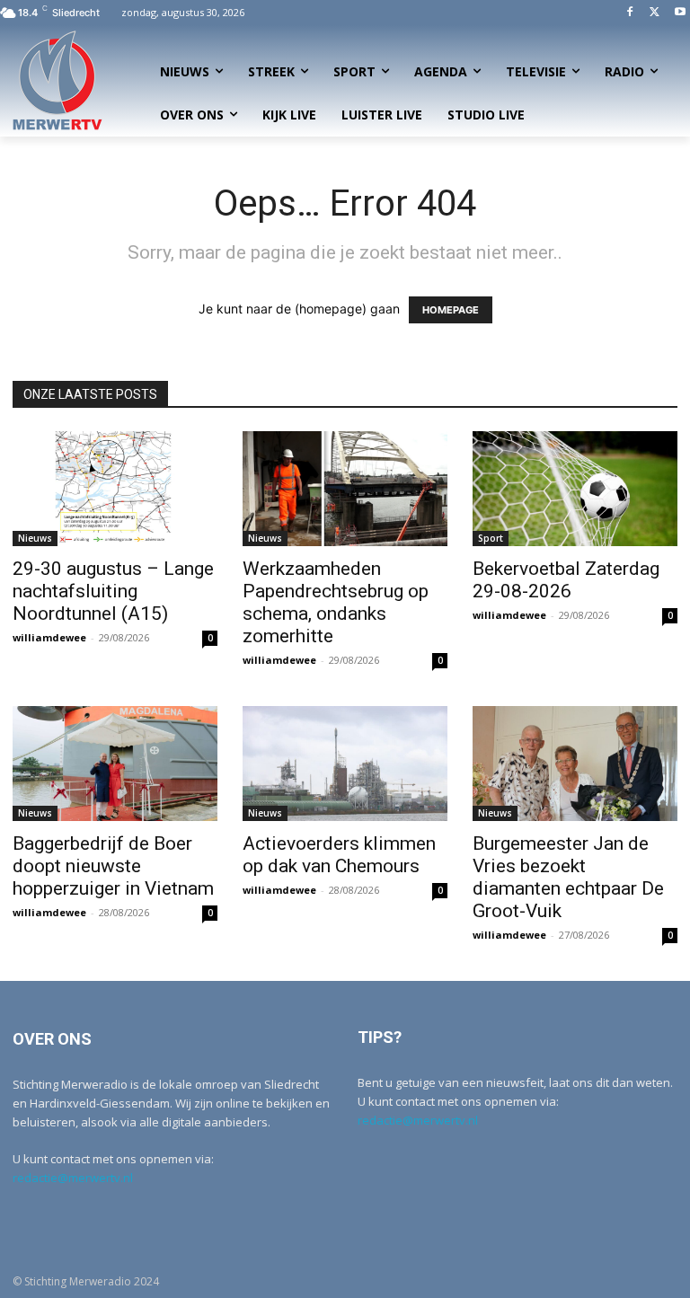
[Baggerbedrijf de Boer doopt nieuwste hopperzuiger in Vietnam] (115, 763)
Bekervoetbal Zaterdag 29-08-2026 (566, 580)
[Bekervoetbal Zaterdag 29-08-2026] (575, 488)
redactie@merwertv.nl (73, 1178)
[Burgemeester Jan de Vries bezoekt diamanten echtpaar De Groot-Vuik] (575, 763)
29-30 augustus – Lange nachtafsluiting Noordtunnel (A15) (113, 591)
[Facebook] (630, 13)
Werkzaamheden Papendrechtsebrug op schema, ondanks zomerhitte (336, 602)
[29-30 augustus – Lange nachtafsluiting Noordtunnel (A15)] (115, 488)
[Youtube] (679, 13)
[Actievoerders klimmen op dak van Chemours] (345, 763)
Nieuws (35, 538)
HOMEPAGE (450, 310)
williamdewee (49, 637)
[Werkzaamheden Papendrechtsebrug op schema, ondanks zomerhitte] (345, 488)
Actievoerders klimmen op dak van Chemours (339, 855)
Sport (490, 538)
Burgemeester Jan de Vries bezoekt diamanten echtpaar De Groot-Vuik (568, 877)
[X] (654, 13)
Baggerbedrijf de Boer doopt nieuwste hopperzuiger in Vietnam (113, 866)
